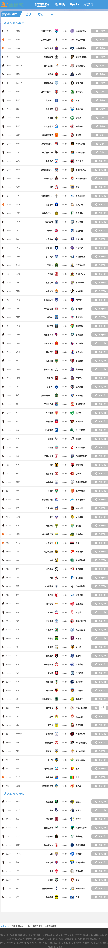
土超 (17, 828)
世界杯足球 (59, 4)
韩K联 (18, 378)
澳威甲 (18, 170)
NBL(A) (18, 204)
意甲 (17, 862)
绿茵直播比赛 (17, 925)
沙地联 (18, 836)
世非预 (18, 543)
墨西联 (18, 74)
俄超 (17, 499)
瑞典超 (18, 551)
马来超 (18, 213)
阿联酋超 (19, 854)
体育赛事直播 (42, 4)
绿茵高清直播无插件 (34, 925)
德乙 (17, 413)
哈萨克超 (19, 734)
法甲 (17, 768)
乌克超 (18, 525)
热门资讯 (88, 4)
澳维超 (18, 91)
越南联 (18, 534)
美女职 (18, 31)
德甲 (17, 569)
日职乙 (18, 222)
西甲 (17, 760)
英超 (17, 447)
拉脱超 (18, 482)
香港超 (18, 187)
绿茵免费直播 (50, 925)
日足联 (18, 152)
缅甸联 (18, 265)
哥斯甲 (18, 57)
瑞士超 (18, 810)
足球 (40, 14)
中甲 (17, 508)
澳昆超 (18, 178)
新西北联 (19, 65)
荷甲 (17, 708)
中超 (17, 239)
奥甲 (17, 742)
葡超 (17, 716)
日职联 (18, 248)
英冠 (17, 439)
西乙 (17, 751)
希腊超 (18, 845)
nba (52, 14)
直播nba (74, 4)
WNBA (18, 39)
